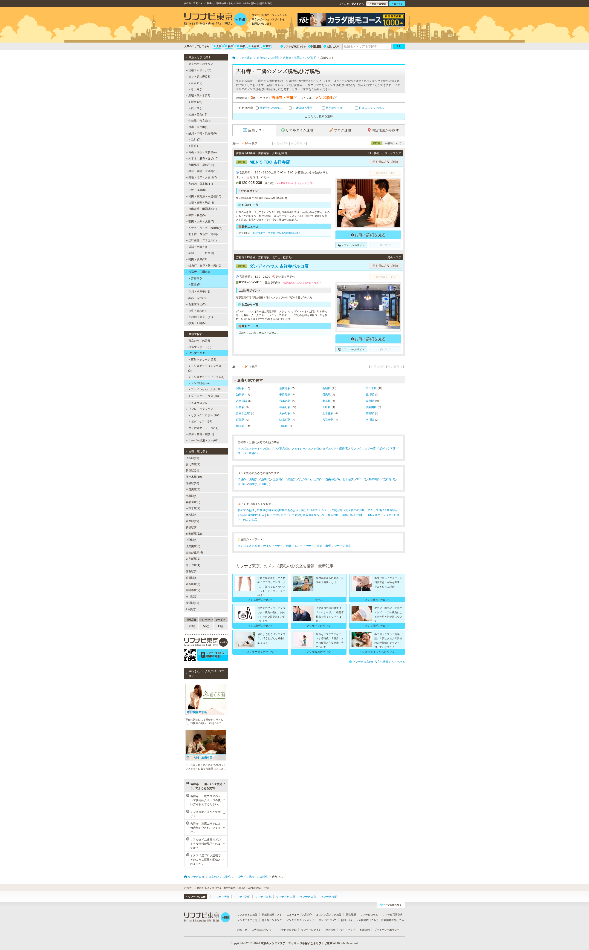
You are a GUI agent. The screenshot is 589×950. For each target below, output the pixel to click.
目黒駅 (326, 394)
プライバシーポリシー (386, 929)
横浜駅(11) (192, 603)
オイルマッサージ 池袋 (277, 545)
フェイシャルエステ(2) (306, 448)
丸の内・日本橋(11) (200, 183)
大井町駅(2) (193, 558)
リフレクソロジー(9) (363, 448)
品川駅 (370, 394)
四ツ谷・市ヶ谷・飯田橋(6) (205, 228)
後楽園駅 (371, 407)
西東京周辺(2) (197, 304)
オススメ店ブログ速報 (328, 914)
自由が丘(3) (332, 479)
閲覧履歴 (316, 46)
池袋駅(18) (192, 483)
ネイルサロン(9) (198, 402)
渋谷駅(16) (192, 458)
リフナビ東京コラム (294, 46)
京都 (242, 46)
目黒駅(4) (191, 496)
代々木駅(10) (194, 476)
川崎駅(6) (191, 609)
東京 (268, 46)
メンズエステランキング (300, 920)
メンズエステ (196, 353)
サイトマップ (347, 929)
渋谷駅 (240, 388)
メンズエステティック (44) (207, 377)
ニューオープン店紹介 (299, 914)
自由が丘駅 (243, 413)
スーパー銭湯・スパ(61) (203, 440)
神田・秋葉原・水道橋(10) (204, 196)
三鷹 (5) (196, 284)
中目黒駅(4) (193, 489)
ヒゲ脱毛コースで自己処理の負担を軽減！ (277, 233)
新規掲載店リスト (272, 914)
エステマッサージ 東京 (308, 545)
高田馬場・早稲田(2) (201, 165)
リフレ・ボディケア (200, 409)
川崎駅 (283, 426)
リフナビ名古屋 (285, 896)
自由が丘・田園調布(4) (202, 208)
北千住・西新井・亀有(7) (203, 234)
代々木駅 (371, 388)
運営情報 (331, 929)
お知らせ (242, 929)
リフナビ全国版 (197, 896)
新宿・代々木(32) (199, 95)
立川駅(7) (191, 596)
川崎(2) (265, 484)
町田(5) (361, 479)
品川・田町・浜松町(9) (202, 133)
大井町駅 (284, 413)
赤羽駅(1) (191, 571)
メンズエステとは (247, 920)
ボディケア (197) (201, 421)
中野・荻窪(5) (197, 215)
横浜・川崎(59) (197, 323)
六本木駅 (284, 401)
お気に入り (332, 46)
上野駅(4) (191, 539)
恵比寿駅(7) (193, 464)
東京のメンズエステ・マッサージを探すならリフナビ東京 (296, 943)
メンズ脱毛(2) (280, 448)
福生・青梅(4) (197, 310)
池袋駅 (240, 394)
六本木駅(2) (193, 508)
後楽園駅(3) (193, 546)
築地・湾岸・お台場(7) (202, 177)
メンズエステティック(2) (253, 448)
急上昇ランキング (272, 920)
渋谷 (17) (196, 83)
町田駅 (240, 419)
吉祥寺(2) (389, 479)
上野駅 (326, 407)
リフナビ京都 (263, 896)
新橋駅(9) (191, 527)
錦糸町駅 (284, 419)
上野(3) (318, 479)
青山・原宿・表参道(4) (202, 152)
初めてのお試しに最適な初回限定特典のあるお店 (268, 510)
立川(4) (242, 484)
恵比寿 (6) (197, 89)
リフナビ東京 (308, 896)
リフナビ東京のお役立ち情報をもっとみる (378, 661)
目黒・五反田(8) (198, 127)
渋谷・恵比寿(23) (199, 76)
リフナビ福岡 (328, 896)
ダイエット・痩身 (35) (205, 395)
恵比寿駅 (284, 388)
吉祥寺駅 (327, 419)
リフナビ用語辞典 (392, 914)
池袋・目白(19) (197, 114)
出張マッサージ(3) (199, 70)
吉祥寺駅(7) (193, 590)
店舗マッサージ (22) (203, 359)
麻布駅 (326, 401)
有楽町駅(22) (194, 533)
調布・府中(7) (197, 298)
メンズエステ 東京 (249, 545)
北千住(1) (348, 479)
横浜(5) (253, 484)
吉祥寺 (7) (197, 278)
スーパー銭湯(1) (248, 453)
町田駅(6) (191, 577)
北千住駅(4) (193, 565)
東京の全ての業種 (199, 340)
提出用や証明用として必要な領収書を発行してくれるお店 (303, 515)
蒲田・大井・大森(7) (201, 221)
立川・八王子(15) (199, 291)
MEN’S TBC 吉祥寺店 (264, 162)
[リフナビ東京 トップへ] (215, 20)
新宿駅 (326, 388)
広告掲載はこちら (368, 920)
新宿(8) (253, 479)
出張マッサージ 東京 (338, 545)
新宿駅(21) (192, 470)
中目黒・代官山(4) (199, 120)
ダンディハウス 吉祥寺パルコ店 (273, 266)
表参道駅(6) (193, 502)
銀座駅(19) (192, 521)
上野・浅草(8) (197, 190)
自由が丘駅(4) (194, 552)
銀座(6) (291, 479)
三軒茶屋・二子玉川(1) (202, 240)
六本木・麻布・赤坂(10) (203, 158)
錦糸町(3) (375, 479)
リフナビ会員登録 (286, 929)
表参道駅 (241, 401)
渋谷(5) (242, 479)
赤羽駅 (370, 413)
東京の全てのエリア (200, 64)
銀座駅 (370, 401)
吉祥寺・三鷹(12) (199, 272)
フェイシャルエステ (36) (206, 389)
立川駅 (370, 419)
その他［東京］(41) (200, 317)
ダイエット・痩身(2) (335, 448)
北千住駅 (327, 413)
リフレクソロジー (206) (205, 415)
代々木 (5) (197, 108)
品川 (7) (196, 139)
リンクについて (327, 920)
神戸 (230, 46)
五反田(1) (279, 479)
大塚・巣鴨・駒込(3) (201, 202)
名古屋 (255, 46)
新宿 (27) (196, 102)
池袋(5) (265, 479)
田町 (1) (196, 145)
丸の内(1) (305, 479)
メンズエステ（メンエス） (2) (206, 368)
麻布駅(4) (191, 514)
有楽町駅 (284, 407)
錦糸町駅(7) (193, 584)
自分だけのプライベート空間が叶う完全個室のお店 (333, 510)
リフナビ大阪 (221, 896)
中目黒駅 (284, 394)
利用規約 (365, 929)
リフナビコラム (369, 914)
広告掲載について (262, 929)
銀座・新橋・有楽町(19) (203, 171)
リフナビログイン (311, 929)
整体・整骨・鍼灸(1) (201, 434)
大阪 (218, 46)
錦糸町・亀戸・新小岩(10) (204, 265)
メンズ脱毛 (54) (201, 383)
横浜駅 (240, 426)
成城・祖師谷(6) (198, 246)
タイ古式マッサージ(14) (203, 428)
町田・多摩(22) (197, 259)
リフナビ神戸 (242, 896)
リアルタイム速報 (247, 914)
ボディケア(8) (387, 448)
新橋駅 (240, 407)
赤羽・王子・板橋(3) (201, 253)
